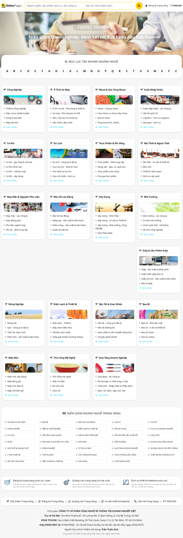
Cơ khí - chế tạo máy (16, 171)
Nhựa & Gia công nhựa (112, 89)
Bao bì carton (148, 336)
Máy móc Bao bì (15, 385)
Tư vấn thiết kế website (117, 501)
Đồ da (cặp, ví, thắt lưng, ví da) (113, 381)
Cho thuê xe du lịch (61, 171)
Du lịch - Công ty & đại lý (64, 162)
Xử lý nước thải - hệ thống (155, 225)
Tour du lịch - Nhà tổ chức (65, 166)
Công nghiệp (14, 89)
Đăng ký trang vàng (31, 480)
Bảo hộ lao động (63, 196)
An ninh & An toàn (16, 422)
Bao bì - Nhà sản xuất (151, 323)
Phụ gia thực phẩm (107, 176)
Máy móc (13, 357)
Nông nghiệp (16, 304)
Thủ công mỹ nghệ (64, 357)
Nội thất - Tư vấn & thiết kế (156, 162)
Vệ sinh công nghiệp (153, 229)
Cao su (117, 422)
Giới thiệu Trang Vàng (22, 501)
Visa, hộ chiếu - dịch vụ (63, 176)
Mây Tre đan (58, 381)
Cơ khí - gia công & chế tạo (19, 162)
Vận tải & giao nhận (110, 304)
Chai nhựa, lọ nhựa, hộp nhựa (112, 113)
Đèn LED (147, 166)
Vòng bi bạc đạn (14, 117)
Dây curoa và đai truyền (17, 113)
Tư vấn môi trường (152, 220)
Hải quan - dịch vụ (152, 122)
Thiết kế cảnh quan (152, 171)
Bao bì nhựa (104, 117)
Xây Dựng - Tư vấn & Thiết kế (112, 220)
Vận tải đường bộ (106, 327)
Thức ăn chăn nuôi (16, 332)
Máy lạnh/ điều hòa (62, 327)
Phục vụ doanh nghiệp (162, 428)
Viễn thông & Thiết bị (52, 461)
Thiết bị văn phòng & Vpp (163, 454)
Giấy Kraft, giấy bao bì (152, 274)
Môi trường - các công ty (155, 215)
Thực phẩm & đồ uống (112, 143)
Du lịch (58, 143)
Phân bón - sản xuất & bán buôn (23, 336)
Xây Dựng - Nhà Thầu (108, 215)
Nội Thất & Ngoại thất (156, 143)
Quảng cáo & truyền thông (164, 448)
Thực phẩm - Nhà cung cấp (111, 162)
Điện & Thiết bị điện (51, 428)
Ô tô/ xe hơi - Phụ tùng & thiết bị (68, 108)
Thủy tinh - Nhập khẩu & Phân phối (115, 385)
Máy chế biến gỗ (15, 390)
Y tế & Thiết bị (13, 454)
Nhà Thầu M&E (105, 233)
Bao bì (146, 304)
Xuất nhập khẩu (153, 89)
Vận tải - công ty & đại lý (110, 323)
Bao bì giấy (146, 283)
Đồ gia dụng (120, 428)
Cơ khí (10, 143)
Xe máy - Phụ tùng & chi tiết (66, 113)
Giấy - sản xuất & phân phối (155, 269)
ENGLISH (177, 5)
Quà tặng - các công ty (109, 376)
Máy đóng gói (14, 381)
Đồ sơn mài (58, 385)
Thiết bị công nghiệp (16, 108)
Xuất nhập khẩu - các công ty (157, 108)
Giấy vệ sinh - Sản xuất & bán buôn (158, 278)
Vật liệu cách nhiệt (61, 332)
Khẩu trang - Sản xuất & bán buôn (69, 225)
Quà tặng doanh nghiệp (113, 357)
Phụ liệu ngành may (16, 225)
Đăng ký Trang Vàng (158, 5)
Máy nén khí (12, 122)
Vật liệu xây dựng (15, 461)
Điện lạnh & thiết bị (65, 304)
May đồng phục (13, 220)
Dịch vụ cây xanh (151, 176)
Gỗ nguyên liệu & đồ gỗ (126, 435)
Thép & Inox (48, 454)
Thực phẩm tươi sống (108, 171)
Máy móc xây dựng (16, 376)
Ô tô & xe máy (62, 89)
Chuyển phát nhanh (107, 336)
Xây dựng (104, 196)
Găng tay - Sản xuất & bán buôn (68, 220)
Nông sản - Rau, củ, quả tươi (112, 166)
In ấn (9, 441)
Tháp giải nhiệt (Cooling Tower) (67, 336)
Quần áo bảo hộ (60, 229)
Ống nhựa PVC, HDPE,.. (109, 122)
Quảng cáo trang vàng (91, 480)
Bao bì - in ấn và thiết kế (153, 327)
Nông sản (12, 323)
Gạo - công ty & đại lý (17, 327)
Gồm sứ (56, 390)
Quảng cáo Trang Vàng (84, 501)
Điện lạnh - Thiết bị (61, 323)
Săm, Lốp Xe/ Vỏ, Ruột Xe (64, 117)
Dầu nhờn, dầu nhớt (62, 122)
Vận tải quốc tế (150, 113)
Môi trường (150, 196)
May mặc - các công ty (17, 215)
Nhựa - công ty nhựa (108, 108)
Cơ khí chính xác (14, 166)
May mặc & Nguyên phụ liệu (23, 196)
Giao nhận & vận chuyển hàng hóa (115, 332)
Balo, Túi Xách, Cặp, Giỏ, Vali (112, 390)
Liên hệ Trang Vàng (148, 501)
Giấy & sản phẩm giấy (155, 250)
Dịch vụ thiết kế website (149, 480)
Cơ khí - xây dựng (14, 176)
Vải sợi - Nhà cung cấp (17, 229)
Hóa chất (155, 435)
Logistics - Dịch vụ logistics (156, 117)
